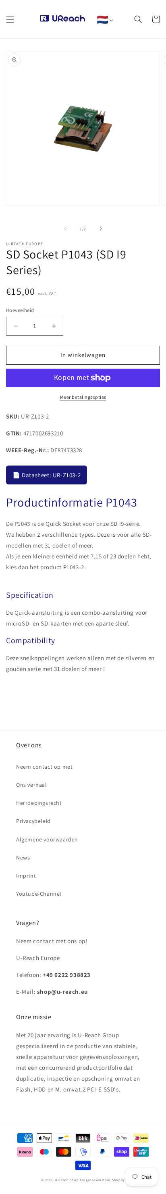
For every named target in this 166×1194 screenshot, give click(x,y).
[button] (10, 19)
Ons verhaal (31, 784)
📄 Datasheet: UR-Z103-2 (46, 475)
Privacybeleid (33, 821)
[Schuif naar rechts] (101, 229)
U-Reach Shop (67, 1180)
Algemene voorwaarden (47, 839)
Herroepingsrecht (39, 802)
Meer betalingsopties (83, 397)
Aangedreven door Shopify (102, 1180)
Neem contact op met (44, 766)
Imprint (26, 875)
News (23, 857)
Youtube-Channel (39, 893)
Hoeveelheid (20, 310)
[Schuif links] (65, 229)
